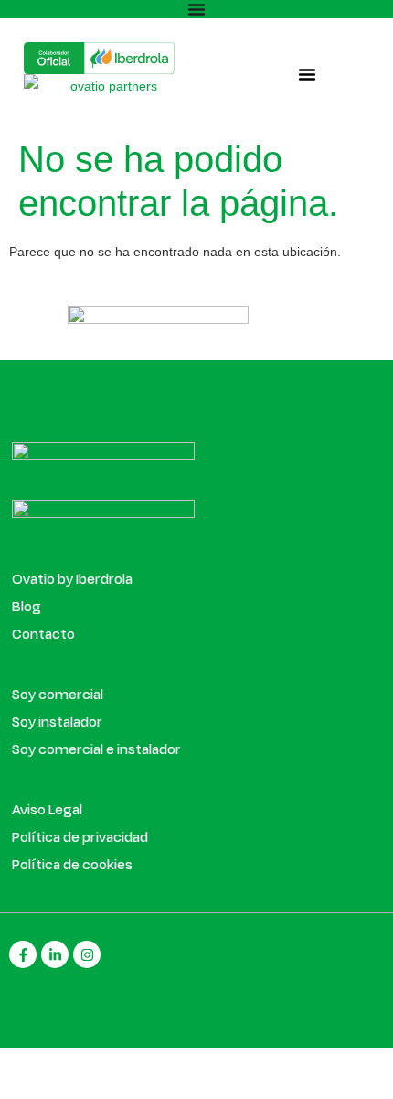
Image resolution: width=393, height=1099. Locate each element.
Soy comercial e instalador (96, 748)
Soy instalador (57, 721)
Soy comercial (57, 693)
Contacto (43, 633)
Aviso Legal (47, 809)
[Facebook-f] (23, 954)
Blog (26, 606)
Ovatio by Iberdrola (72, 578)
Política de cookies (72, 864)
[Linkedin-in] (55, 954)
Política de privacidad (80, 836)
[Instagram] (87, 954)
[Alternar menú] (196, 9)
